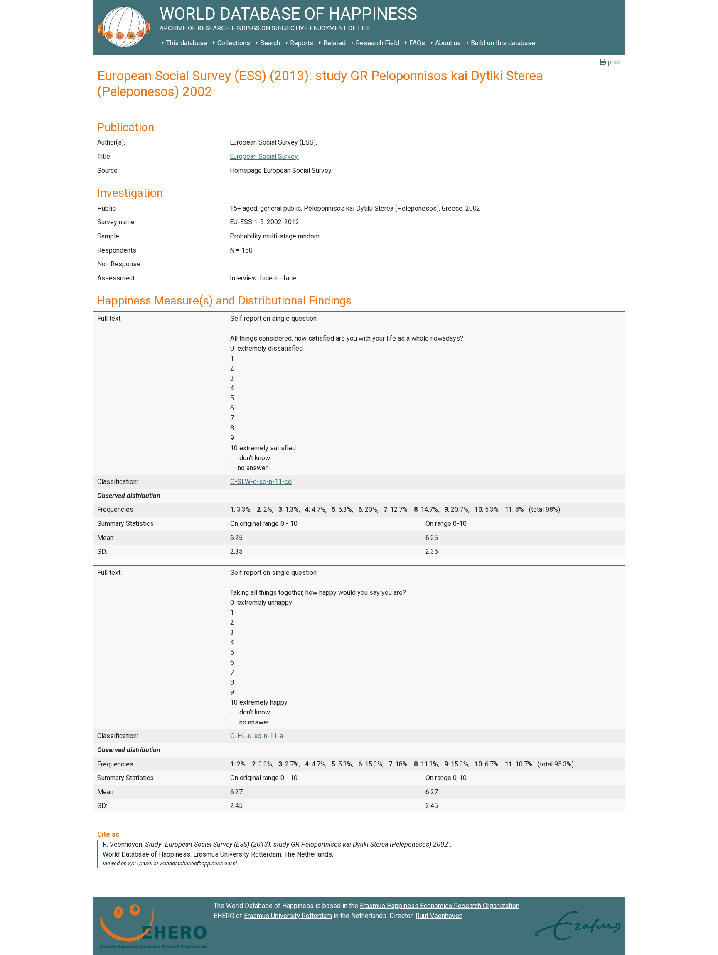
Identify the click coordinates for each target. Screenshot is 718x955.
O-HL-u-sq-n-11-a (256, 736)
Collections (233, 43)
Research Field (377, 43)
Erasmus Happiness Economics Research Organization (439, 906)
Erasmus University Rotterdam (288, 916)
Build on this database (503, 43)
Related (334, 43)
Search (270, 43)
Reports (301, 43)
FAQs (417, 43)
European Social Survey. (264, 156)
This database (186, 43)
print (613, 62)
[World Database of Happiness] (126, 27)
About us (448, 43)
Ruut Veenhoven (439, 916)
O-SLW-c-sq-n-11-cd (261, 482)
